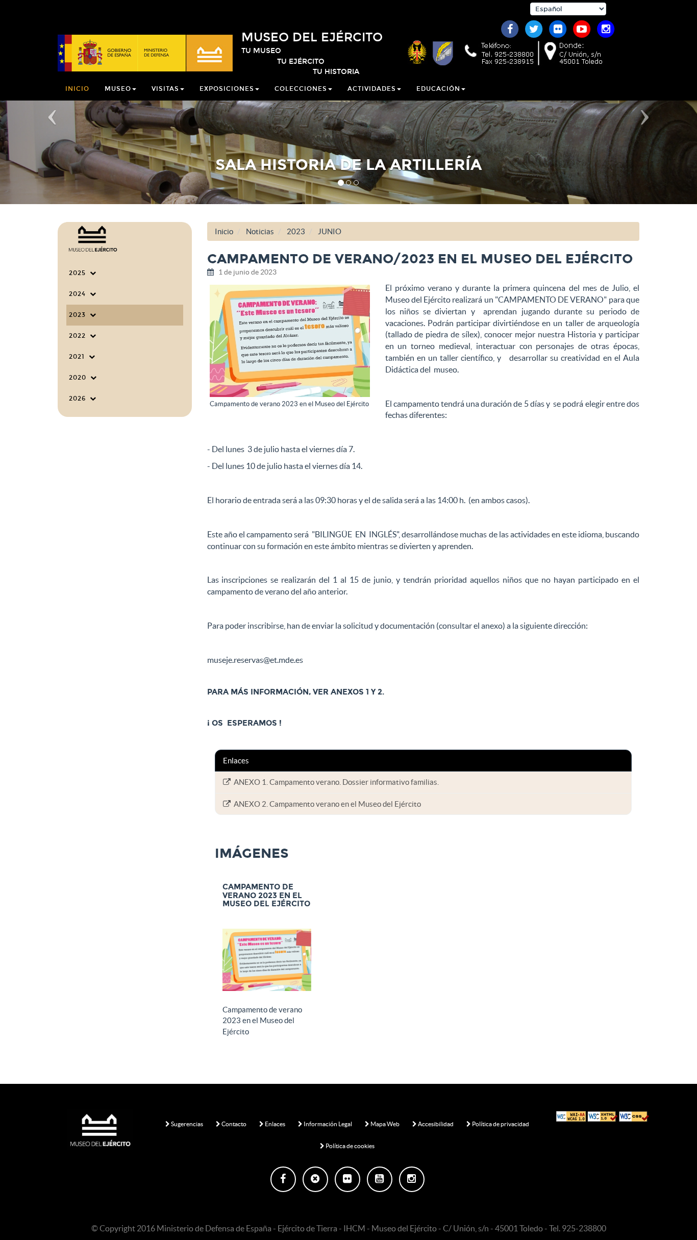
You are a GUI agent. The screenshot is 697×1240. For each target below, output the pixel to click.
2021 (79, 356)
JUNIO (329, 231)
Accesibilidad (435, 1124)
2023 (79, 314)
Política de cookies (350, 1146)
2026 (79, 398)
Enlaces (274, 1124)
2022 (79, 335)
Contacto (233, 1124)
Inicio (77, 88)
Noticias (260, 231)
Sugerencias (186, 1124)
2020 (79, 377)
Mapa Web (384, 1124)
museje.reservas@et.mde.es (255, 659)
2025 (79, 273)
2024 (79, 293)
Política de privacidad (500, 1124)
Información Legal (327, 1124)
